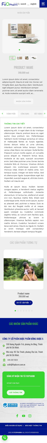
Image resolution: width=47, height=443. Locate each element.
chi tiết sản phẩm (23, 302)
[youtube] (23, 416)
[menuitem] (19, 58)
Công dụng (25, 113)
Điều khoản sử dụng (13, 425)
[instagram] (30, 416)
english (33, 3)
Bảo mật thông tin (33, 425)
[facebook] (17, 416)
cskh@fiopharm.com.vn (16, 364)
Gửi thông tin (15, 392)
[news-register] (5, 437)
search (23, 3)
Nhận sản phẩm (23, 101)
